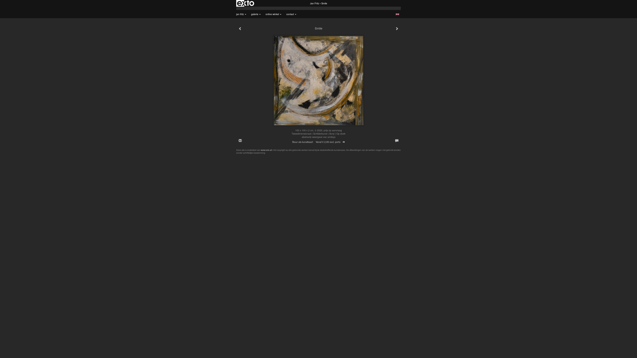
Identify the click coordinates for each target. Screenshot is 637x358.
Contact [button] (290, 14)
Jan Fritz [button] (240, 14)
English (397, 14)
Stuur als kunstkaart (316, 142)
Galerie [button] (255, 14)
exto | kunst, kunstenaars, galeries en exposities (245, 3)
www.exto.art (266, 150)
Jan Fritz (314, 3)
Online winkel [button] (273, 14)
